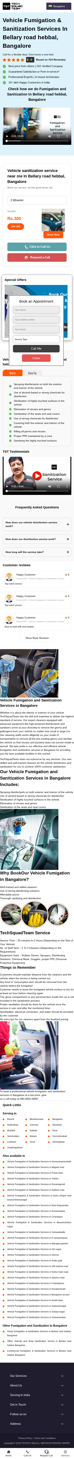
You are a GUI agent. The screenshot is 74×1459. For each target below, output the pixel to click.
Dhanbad (57, 1125)
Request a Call (40, 257)
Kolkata (33, 1130)
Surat (32, 1142)
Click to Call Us (39, 246)
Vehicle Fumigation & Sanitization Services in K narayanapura (37, 1238)
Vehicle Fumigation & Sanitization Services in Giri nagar (34, 1249)
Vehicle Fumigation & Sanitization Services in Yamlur (33, 1178)
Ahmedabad (58, 1142)
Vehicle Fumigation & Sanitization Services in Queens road (35, 1277)
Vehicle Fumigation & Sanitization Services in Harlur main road (37, 1272)
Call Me (36, 348)
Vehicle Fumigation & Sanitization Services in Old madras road (37, 1266)
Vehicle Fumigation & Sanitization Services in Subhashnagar (36, 1306)
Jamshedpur (13, 1136)
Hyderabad (12, 1125)
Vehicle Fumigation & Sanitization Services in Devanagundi (36, 1184)
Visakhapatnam (14, 1147)
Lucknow (11, 1142)
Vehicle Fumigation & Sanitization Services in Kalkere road (35, 1190)
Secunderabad (59, 1136)
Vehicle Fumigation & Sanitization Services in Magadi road (35, 1167)
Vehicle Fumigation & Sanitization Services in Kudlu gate (34, 1260)
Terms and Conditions (45, 1438)
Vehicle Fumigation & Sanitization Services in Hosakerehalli (36, 1289)
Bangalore (57, 1119)
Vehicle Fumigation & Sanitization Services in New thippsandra (37, 1205)
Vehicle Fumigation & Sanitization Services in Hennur (33, 1255)
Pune (55, 1130)
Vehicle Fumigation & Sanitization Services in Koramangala (36, 1211)
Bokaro (33, 1136)
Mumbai (11, 1130)
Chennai (34, 1125)
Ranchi (10, 1119)
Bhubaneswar (36, 1119)
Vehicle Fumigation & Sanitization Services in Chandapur (35, 1217)
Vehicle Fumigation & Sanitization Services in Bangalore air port (38, 1294)
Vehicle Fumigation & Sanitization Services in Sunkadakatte (36, 1232)
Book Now (53, 234)
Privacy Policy (25, 1438)
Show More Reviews (37, 638)
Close (36, 358)
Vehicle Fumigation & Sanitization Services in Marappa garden (37, 1243)
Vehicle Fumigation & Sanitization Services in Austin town (35, 1300)
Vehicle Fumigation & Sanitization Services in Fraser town (35, 1173)
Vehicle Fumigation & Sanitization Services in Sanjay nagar (36, 1311)
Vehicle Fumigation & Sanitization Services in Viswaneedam (36, 1317)
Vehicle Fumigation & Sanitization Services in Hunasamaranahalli (39, 1161)
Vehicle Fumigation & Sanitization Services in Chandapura (35, 1283)
